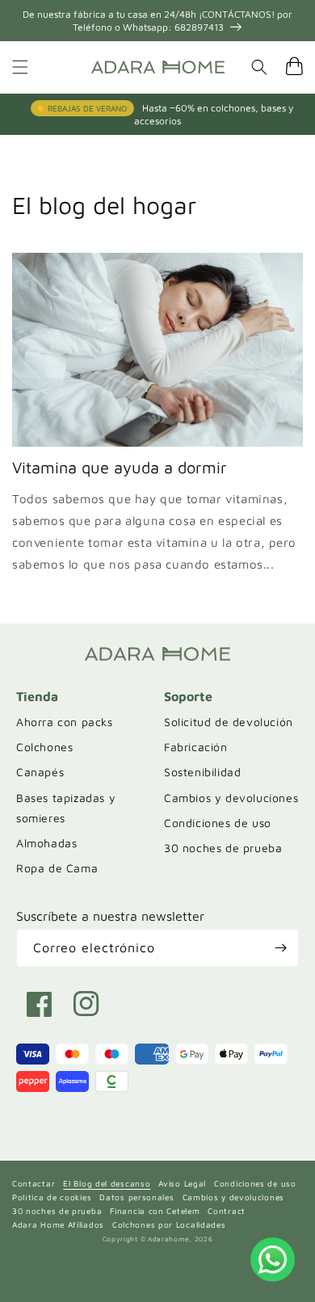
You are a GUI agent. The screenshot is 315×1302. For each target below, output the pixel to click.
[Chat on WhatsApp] (272, 1259)
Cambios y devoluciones (231, 797)
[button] (20, 67)
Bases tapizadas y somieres (66, 808)
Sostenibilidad (202, 772)
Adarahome (168, 1239)
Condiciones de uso (217, 823)
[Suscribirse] (280, 948)
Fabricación (196, 747)
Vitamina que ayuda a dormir (119, 467)
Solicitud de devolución (228, 722)
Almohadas (46, 843)
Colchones (44, 747)
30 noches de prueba (223, 848)
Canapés (40, 772)
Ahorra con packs (64, 722)
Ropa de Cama (57, 868)
